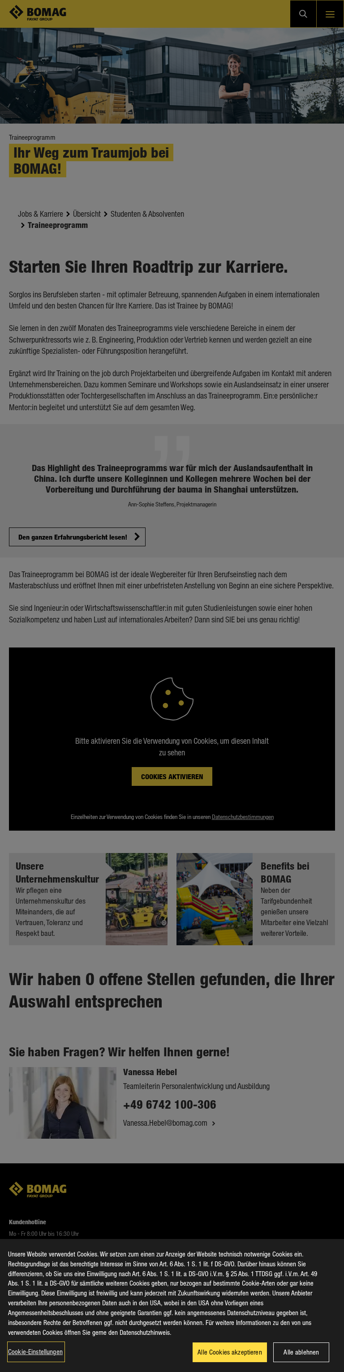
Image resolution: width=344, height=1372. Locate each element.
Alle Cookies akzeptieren (230, 1352)
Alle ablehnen (301, 1352)
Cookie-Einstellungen (35, 1351)
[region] (172, 1305)
